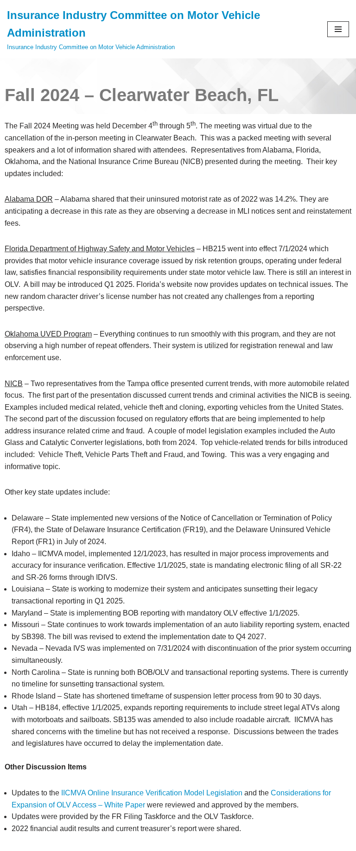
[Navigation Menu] (338, 29)
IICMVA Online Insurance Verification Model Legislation (151, 793)
